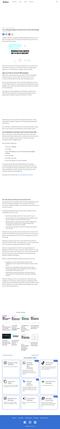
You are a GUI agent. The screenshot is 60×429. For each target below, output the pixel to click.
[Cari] (57, 2)
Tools (25, 1)
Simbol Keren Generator (31, 399)
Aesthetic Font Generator (12, 399)
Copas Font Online (11, 382)
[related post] (6, 319)
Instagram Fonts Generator (13, 363)
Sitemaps (36, 418)
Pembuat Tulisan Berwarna (29, 383)
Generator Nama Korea (49, 399)
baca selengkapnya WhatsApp (25, 174)
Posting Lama (35, 355)
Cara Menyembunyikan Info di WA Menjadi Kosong (6, 328)
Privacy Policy (28, 418)
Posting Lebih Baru (7, 355)
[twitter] (35, 423)
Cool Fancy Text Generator (50, 382)
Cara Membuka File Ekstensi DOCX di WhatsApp (15, 342)
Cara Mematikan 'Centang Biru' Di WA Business (35, 327)
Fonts (20, 1)
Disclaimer (20, 418)
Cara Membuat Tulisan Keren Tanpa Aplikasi (34, 344)
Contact (14, 418)
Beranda (15, 1)
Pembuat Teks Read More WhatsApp (30, 365)
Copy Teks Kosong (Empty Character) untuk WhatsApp (6, 342)
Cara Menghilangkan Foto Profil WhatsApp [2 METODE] (25, 347)
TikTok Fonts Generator (49, 363)
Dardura (33, 426)
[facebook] (24, 423)
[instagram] (30, 423)
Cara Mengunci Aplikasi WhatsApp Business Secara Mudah (25, 328)
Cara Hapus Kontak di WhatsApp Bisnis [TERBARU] (16, 328)
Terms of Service (44, 418)
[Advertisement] (30, 15)
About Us (31, 1)
